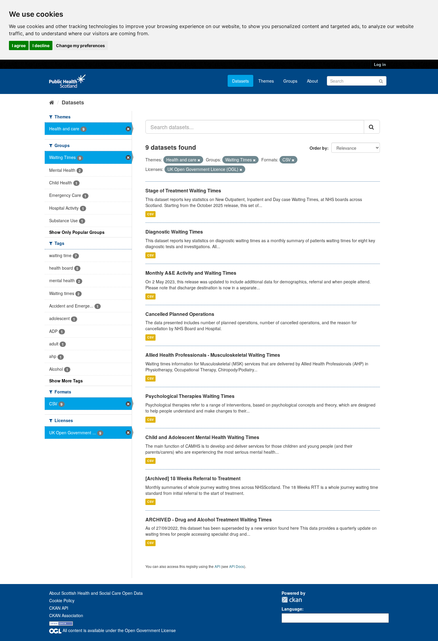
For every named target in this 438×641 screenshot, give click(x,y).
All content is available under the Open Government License (118, 630)
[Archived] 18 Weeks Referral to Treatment (192, 478)
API (217, 566)
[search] (372, 127)
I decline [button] (40, 45)
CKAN (292, 600)
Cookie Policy (61, 600)
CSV (150, 214)
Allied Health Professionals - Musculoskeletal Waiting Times (212, 354)
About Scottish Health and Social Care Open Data (96, 593)
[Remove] (199, 159)
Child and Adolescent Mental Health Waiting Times (202, 437)
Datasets (240, 81)
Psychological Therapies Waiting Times (189, 396)
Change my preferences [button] (80, 45)
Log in (380, 64)
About (312, 81)
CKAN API (58, 608)
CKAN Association (66, 615)
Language (292, 609)
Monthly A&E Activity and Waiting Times (190, 272)
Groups (290, 81)
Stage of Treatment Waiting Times (183, 190)
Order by (318, 148)
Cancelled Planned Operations (179, 314)
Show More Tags (66, 381)
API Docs (236, 566)
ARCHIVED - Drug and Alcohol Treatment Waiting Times (208, 519)
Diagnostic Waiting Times (174, 231)
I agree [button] (19, 45)
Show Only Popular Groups (77, 232)
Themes (266, 81)
